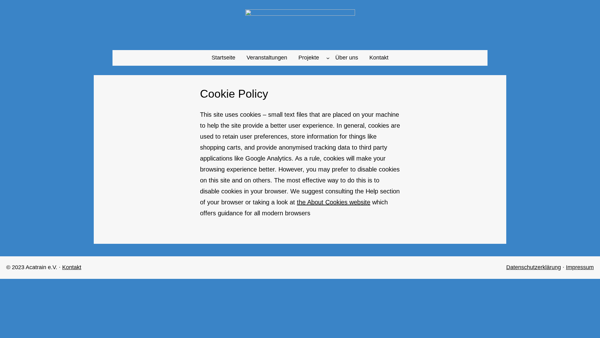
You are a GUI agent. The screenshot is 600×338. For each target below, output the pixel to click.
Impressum (580, 267)
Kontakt (71, 267)
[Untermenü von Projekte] (328, 57)
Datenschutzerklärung (533, 267)
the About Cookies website (333, 202)
